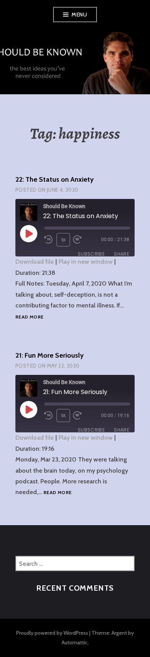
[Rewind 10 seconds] (48, 239)
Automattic (75, 642)
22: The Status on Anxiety (54, 179)
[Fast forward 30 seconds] (82, 239)
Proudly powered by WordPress (52, 632)
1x (63, 240)
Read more (29, 317)
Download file (34, 261)
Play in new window (85, 261)
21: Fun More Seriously (49, 355)
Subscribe (91, 254)
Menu (79, 14)
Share (121, 254)
